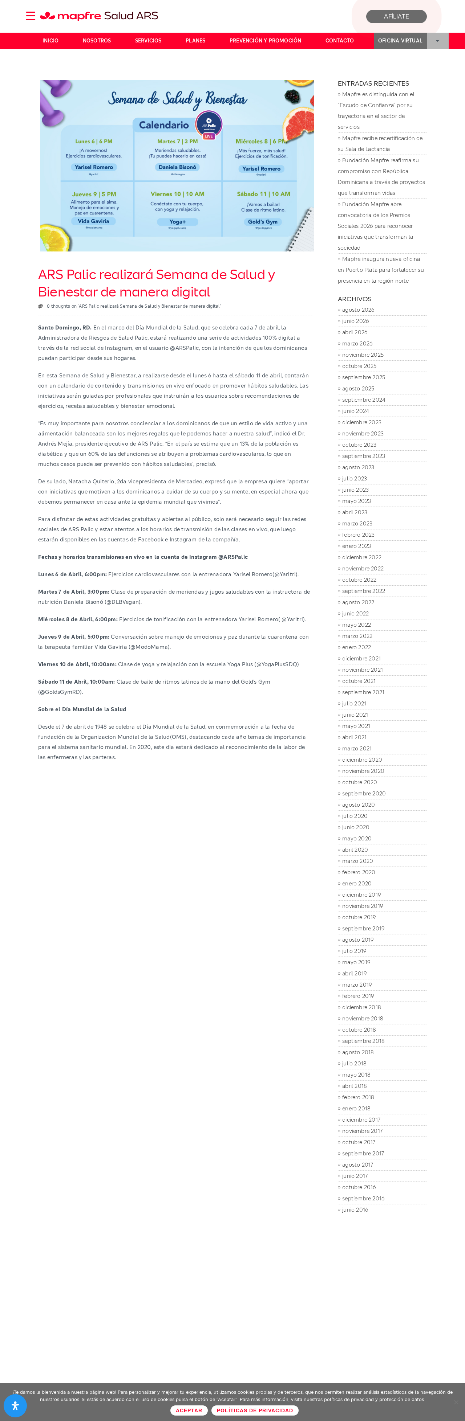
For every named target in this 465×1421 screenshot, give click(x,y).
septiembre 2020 (364, 793)
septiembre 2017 (363, 1153)
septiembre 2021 (363, 692)
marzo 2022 (357, 635)
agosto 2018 (358, 1052)
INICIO (50, 40)
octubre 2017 (358, 1142)
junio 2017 (355, 1175)
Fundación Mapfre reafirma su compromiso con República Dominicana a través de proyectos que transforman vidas (381, 176)
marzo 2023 (357, 523)
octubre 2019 (359, 917)
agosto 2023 (358, 467)
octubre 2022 (359, 579)
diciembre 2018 (361, 1007)
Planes (195, 40)
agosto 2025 (358, 388)
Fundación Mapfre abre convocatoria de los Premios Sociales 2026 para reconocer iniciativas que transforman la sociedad (375, 226)
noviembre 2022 (363, 568)
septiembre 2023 (363, 455)
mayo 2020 (357, 838)
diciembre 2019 (361, 894)
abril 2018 (354, 1085)
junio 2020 (355, 827)
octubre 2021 (359, 680)
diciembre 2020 (362, 759)
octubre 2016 (359, 1187)
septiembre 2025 (363, 377)
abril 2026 (354, 332)
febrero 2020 (358, 872)
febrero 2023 (358, 534)
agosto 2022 (358, 602)
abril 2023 (354, 512)
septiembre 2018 (363, 1040)
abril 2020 (355, 849)
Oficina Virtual (400, 40)
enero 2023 (356, 545)
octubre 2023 (359, 444)
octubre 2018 (359, 1029)
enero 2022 (356, 647)
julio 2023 (354, 478)
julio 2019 (354, 950)
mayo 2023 (356, 500)
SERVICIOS (148, 40)
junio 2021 (355, 714)
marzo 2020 (357, 860)
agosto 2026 (358, 309)
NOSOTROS (97, 40)
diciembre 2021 (361, 658)
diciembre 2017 (361, 1119)
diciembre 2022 (361, 557)
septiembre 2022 (363, 590)
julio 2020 (355, 815)
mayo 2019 (356, 962)
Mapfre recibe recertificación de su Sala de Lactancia (380, 143)
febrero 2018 (358, 1097)
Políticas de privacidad (255, 1410)
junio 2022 (355, 613)
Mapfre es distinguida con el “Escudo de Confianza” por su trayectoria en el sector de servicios (376, 110)
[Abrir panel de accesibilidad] (15, 1405)
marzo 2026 (357, 343)
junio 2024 (355, 411)
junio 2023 (355, 489)
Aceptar (189, 1410)
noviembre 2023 (363, 433)
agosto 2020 (358, 804)
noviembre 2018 (362, 1018)
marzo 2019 (357, 984)
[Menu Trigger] (30, 15)
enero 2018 (356, 1108)
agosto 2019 (357, 939)
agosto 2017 (357, 1164)
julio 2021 (354, 703)
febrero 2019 (358, 995)
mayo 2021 (356, 725)
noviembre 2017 (362, 1130)
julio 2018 (354, 1063)
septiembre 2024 (363, 399)
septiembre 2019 (363, 928)
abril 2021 (354, 737)
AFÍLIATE (396, 16)
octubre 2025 (359, 366)
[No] (456, 1402)
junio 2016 (355, 1209)
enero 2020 (357, 883)
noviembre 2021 (362, 669)
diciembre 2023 (361, 422)
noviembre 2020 (363, 770)
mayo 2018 (356, 1074)
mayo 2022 (356, 624)
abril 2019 (354, 973)
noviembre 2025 (363, 354)
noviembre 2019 (362, 905)
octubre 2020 (359, 782)
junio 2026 (355, 321)
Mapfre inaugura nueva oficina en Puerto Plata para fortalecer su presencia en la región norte (381, 269)
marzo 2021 (357, 748)
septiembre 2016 (363, 1198)
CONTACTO (340, 40)
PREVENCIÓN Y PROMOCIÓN (265, 40)
